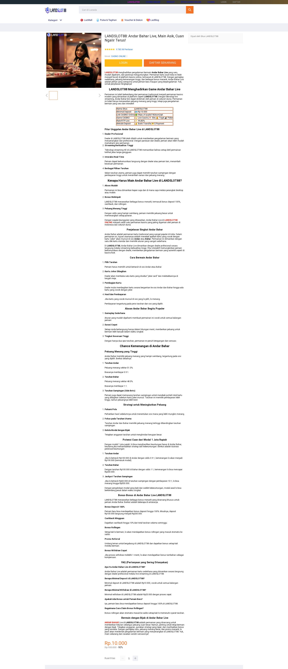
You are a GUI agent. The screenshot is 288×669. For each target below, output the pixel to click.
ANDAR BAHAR (112, 622)
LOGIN (223, 2)
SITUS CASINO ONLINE (191, 2)
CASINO (211, 2)
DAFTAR (236, 2)
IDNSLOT (171, 2)
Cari (190, 9)
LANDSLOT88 (134, 2)
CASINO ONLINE (153, 2)
